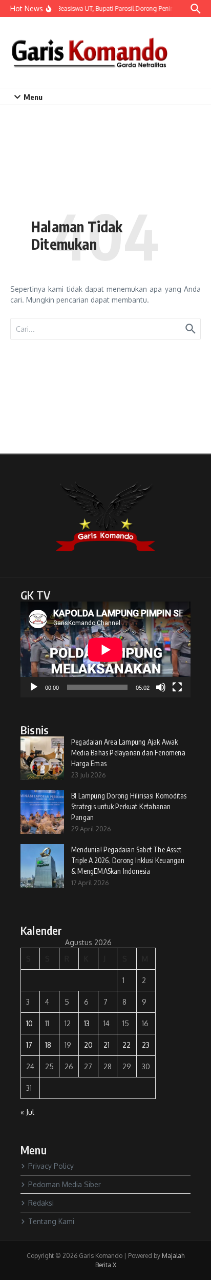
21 (106, 1045)
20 (88, 1045)
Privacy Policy (51, 1166)
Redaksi (41, 1202)
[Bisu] (161, 687)
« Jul (27, 1112)
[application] (105, 649)
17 (29, 1045)
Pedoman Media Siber (64, 1184)
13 (87, 1023)
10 (29, 1023)
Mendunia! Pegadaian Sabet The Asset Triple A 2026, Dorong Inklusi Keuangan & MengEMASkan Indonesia (128, 860)
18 (48, 1045)
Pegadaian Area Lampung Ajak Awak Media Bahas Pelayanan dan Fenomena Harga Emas (128, 752)
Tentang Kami (51, 1221)
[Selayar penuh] (177, 687)
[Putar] (34, 687)
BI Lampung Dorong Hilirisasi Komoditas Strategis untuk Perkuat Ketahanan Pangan (129, 806)
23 (146, 1045)
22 (126, 1045)
